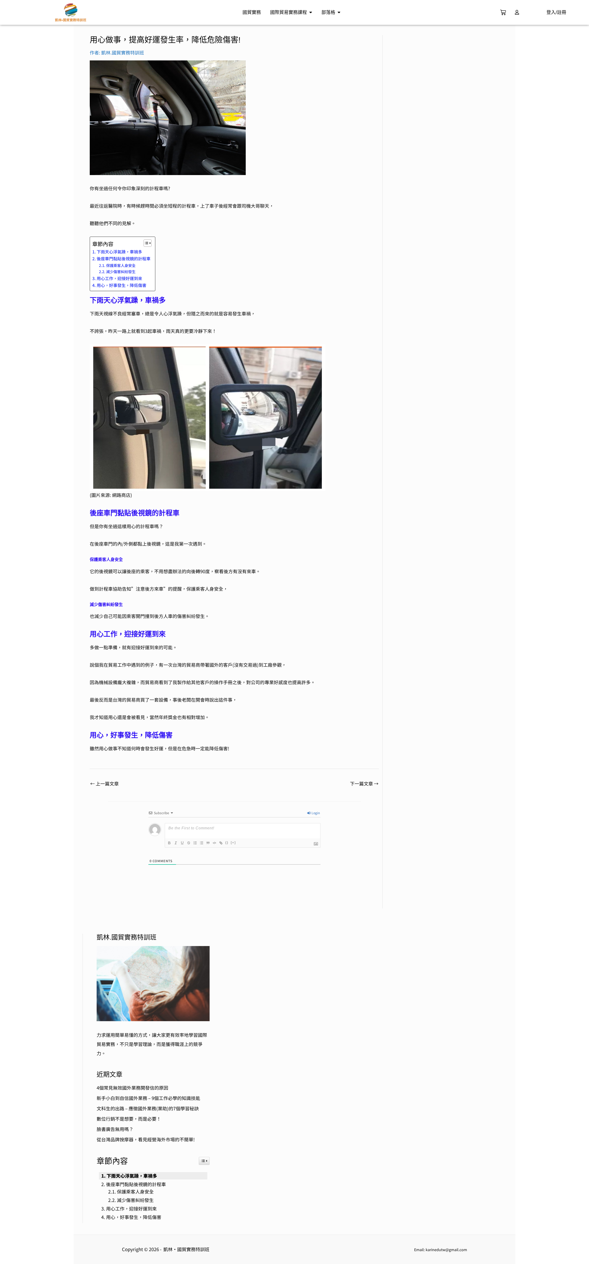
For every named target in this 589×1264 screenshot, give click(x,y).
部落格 (328, 12)
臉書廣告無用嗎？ (115, 1129)
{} (226, 842)
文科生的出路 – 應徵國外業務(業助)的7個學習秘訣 (148, 1108)
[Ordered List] (195, 843)
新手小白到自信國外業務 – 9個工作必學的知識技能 (148, 1098)
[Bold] (169, 843)
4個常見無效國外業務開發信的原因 (132, 1087)
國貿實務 (252, 12)
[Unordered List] (201, 843)
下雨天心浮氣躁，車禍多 (119, 252)
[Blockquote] (208, 843)
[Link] (221, 843)
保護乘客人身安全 (121, 265)
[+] (233, 842)
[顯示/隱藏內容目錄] (145, 243)
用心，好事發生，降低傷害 (121, 285)
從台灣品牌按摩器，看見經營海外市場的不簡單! (146, 1139)
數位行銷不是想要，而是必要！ (129, 1118)
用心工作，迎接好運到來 (119, 278)
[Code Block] (214, 843)
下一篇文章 (364, 783)
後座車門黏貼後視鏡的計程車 (123, 258)
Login (315, 813)
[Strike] (188, 843)
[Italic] (176, 843)
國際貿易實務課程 (288, 12)
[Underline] (182, 843)
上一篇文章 (104, 783)
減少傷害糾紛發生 (121, 271)
